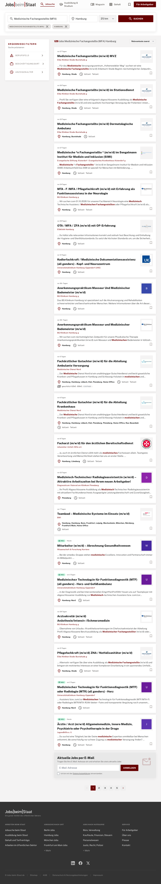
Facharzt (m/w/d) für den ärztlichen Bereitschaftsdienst (95, 443)
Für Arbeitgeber (144, 4)
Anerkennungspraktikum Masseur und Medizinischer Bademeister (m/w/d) (93, 327)
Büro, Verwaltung (91, 830)
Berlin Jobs (49, 830)
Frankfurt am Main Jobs (55, 845)
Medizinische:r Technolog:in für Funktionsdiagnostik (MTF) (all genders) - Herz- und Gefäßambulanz (97, 582)
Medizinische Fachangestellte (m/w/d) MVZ (86, 56)
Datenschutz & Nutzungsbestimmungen (70, 875)
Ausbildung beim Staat (16, 835)
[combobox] (83, 18)
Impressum (98, 875)
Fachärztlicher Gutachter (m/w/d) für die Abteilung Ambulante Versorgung (92, 363)
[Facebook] (80, 863)
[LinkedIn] (73, 863)
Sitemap (33, 875)
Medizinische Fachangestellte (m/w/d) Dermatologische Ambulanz (95, 126)
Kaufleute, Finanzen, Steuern (97, 835)
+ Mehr (47, 850)
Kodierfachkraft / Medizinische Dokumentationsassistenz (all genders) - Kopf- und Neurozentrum (96, 262)
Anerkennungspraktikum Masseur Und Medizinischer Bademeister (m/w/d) (93, 290)
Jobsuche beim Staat (15, 830)
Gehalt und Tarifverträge (17, 840)
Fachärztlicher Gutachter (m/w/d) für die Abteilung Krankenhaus (92, 404)
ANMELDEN (129, 768)
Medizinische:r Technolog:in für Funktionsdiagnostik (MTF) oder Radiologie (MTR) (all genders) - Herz (97, 689)
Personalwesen (91, 840)
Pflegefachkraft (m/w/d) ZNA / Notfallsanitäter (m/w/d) (94, 652)
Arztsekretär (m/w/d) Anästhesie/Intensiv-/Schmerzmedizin (83, 618)
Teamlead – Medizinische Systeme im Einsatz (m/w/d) (93, 513)
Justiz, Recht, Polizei (93, 845)
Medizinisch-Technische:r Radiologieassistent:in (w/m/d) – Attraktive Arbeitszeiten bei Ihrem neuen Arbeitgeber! (96, 479)
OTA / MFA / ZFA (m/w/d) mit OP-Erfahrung (86, 225)
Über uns (126, 835)
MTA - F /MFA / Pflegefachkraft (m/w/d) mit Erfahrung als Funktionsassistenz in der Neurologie (96, 191)
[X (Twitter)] (88, 863)
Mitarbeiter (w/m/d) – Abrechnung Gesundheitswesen (93, 545)
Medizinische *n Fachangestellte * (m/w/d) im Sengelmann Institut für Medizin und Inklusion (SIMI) (97, 154)
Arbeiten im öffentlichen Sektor (21, 845)
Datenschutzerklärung (81, 773)
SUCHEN (135, 18)
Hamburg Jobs (51, 835)
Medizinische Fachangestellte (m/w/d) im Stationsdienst (95, 90)
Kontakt (126, 845)
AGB (45, 875)
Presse (125, 840)
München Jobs (51, 840)
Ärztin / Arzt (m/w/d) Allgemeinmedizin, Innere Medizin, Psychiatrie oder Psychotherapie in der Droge (95, 726)
